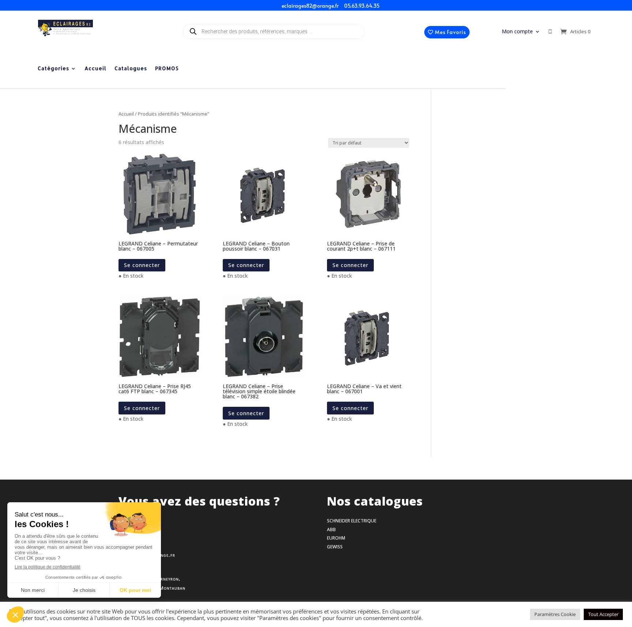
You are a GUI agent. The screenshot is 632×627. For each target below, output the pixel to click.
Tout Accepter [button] (603, 614)
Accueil (95, 68)
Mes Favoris (450, 32)
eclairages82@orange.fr (310, 5)
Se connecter (142, 265)
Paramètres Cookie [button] (555, 614)
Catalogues (130, 68)
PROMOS (166, 68)
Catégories (53, 68)
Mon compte (517, 32)
